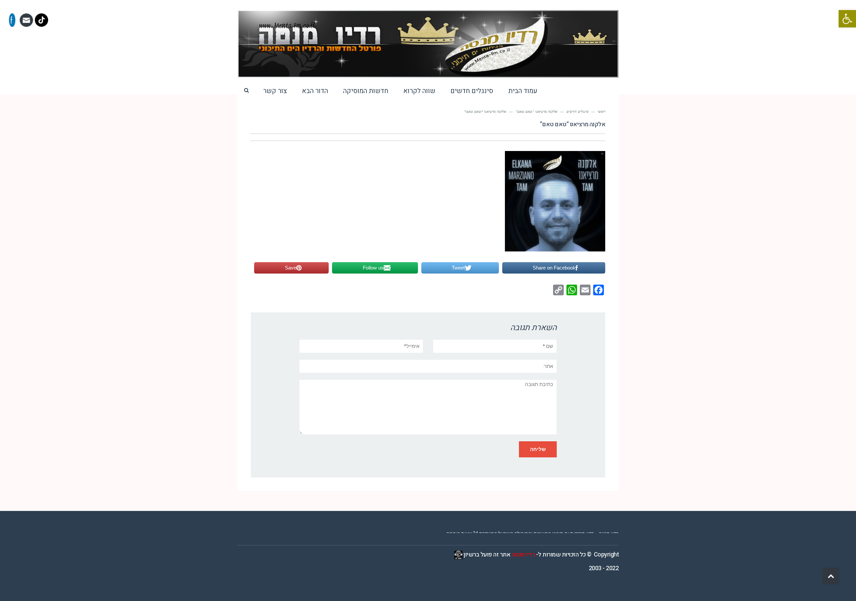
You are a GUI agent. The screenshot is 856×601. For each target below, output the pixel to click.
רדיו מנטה (523, 554)
